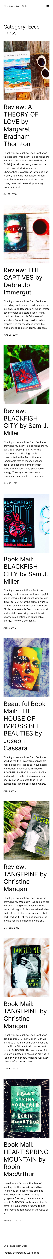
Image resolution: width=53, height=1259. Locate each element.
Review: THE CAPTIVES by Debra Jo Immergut (23, 281)
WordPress (33, 1252)
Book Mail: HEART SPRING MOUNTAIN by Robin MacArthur (26, 1159)
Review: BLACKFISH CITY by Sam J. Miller (26, 422)
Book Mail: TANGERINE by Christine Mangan (25, 1015)
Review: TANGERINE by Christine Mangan (25, 878)
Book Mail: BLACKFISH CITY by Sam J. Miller (26, 570)
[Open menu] (47, 6)
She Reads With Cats (15, 6)
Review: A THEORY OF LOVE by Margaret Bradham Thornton (21, 125)
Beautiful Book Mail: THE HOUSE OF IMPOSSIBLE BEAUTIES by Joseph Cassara (24, 726)
